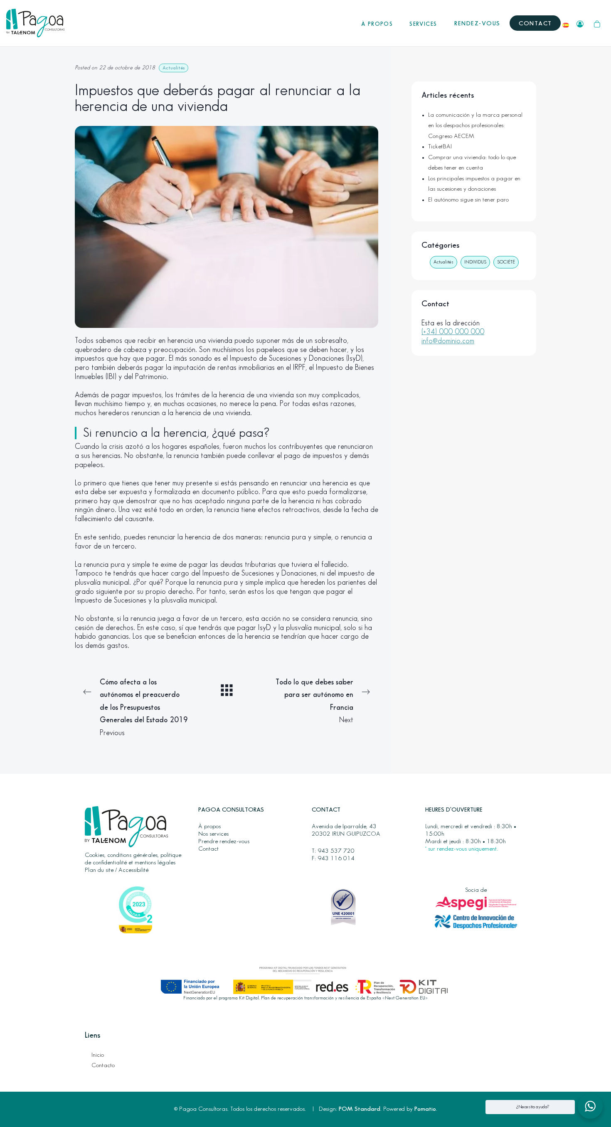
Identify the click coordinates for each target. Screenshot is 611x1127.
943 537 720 (336, 851)
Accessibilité (133, 870)
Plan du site (99, 870)
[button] (590, 1106)
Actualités (174, 68)
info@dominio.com (447, 340)
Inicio (97, 1055)
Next (314, 701)
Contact (208, 849)
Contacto (103, 1065)
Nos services (213, 834)
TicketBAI (440, 147)
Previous (144, 707)
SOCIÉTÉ (506, 262)
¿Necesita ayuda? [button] (532, 1107)
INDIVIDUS (475, 262)
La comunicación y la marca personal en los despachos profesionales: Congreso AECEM (475, 125)
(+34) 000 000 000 (452, 331)
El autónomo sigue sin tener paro (468, 200)
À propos (209, 826)
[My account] (580, 23)
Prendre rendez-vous (223, 841)
